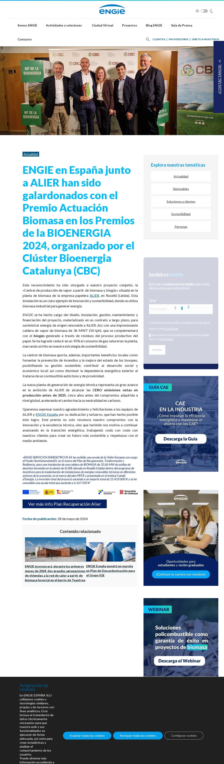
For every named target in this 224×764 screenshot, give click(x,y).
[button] (148, 39)
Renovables (181, 189)
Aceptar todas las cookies (87, 735)
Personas (181, 226)
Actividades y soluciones (64, 25)
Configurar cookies (184, 735)
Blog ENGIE (154, 25)
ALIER (94, 295)
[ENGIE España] (112, 9)
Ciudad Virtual (102, 25)
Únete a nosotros (205, 39)
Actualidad (31, 154)
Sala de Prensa (181, 25)
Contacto (25, 39)
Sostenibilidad (181, 214)
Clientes (158, 39)
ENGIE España (47, 414)
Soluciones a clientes (181, 201)
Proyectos (129, 25)
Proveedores (178, 39)
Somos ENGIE (27, 25)
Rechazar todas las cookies (138, 735)
